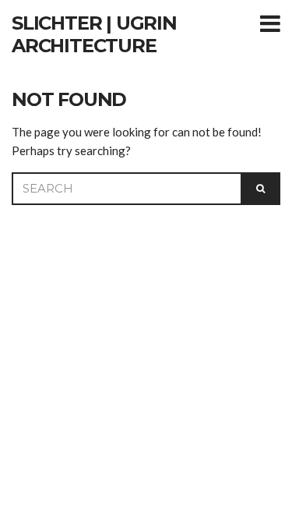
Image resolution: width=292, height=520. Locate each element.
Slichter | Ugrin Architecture (94, 34)
